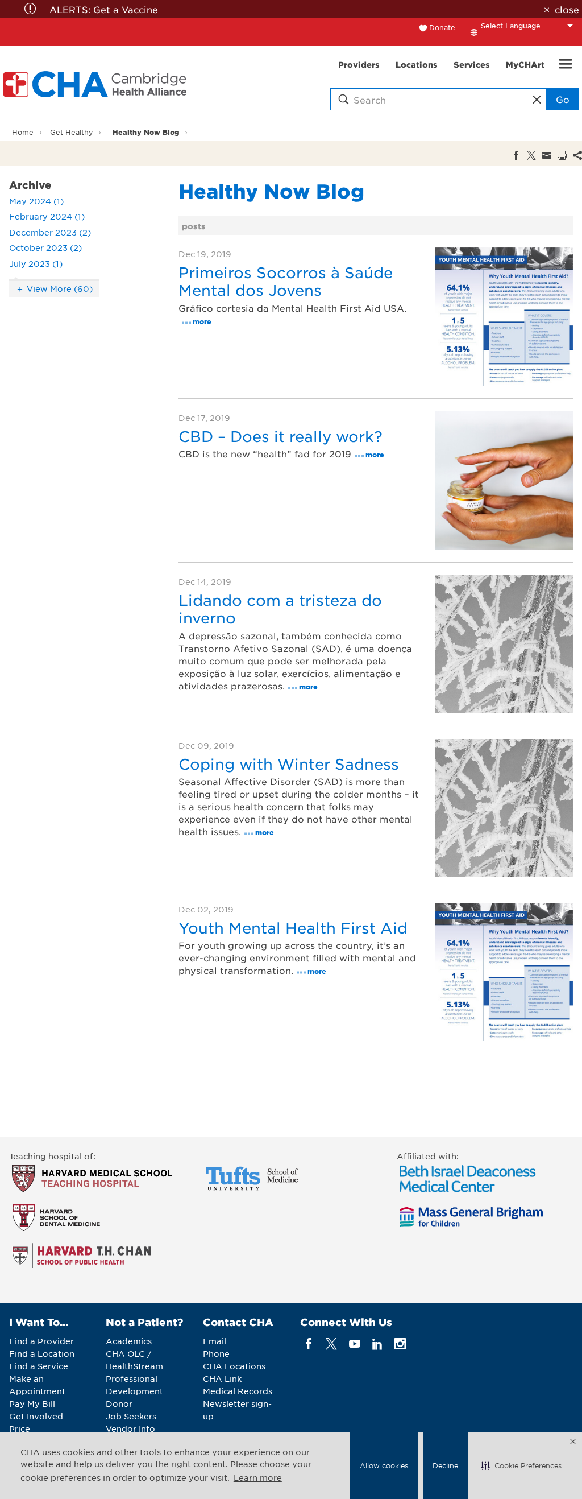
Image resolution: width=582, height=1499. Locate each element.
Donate (442, 27)
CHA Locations (234, 1366)
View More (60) (60, 288)
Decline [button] (445, 1465)
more (202, 321)
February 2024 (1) (47, 216)
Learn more (258, 1477)
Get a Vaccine (127, 9)
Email (214, 1341)
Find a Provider (41, 1341)
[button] (521, 1466)
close (567, 9)
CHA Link (222, 1378)
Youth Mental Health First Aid (293, 927)
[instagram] (400, 1344)
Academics (129, 1341)
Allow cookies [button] (384, 1465)
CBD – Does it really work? (280, 436)
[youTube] (354, 1344)
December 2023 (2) (50, 232)
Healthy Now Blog (146, 132)
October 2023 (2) (45, 247)
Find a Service (38, 1366)
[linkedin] (377, 1344)
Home (23, 132)
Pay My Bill (32, 1403)
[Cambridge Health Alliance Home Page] (97, 84)
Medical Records (237, 1391)
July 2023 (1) (36, 263)
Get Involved (36, 1416)
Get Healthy (71, 132)
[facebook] (309, 1344)
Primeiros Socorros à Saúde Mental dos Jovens (285, 281)
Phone (216, 1353)
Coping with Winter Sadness (288, 764)
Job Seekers (131, 1416)
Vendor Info (130, 1428)
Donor (119, 1403)
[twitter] (331, 1344)
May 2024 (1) (36, 201)
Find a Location (41, 1353)
